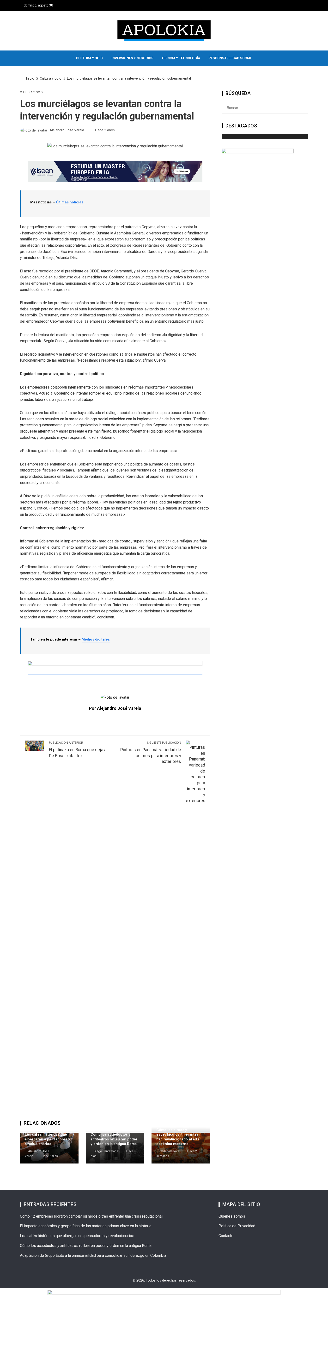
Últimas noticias (69, 202)
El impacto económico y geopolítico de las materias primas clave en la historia (85, 1226)
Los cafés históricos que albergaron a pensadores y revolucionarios (47, 1139)
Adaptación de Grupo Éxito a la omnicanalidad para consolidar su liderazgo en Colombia (93, 1255)
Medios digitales (96, 639)
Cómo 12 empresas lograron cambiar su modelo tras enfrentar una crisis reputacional (91, 1216)
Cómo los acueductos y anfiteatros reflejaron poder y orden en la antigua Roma (114, 1139)
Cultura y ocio (31, 92)
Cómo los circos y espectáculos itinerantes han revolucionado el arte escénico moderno (178, 1137)
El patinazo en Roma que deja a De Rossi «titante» (77, 749)
